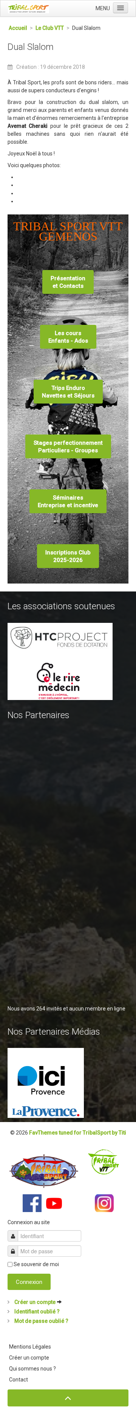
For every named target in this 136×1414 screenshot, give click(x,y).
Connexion (29, 1282)
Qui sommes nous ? (32, 1369)
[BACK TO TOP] (68, 1397)
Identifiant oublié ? (36, 1311)
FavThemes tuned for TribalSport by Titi (77, 1133)
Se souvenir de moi (36, 1264)
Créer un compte (35, 1302)
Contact (18, 1380)
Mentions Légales (30, 1347)
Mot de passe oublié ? (40, 1321)
